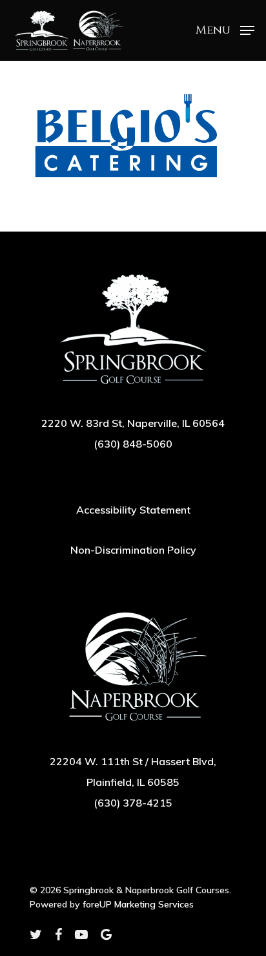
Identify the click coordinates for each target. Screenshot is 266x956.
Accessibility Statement (133, 509)
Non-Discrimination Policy (133, 549)
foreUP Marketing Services (138, 904)
